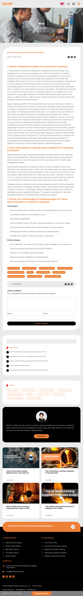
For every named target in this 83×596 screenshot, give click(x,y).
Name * (10, 313)
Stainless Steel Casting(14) (15, 272)
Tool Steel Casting (12, 553)
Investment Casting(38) (47, 268)
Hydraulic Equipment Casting (54, 556)
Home (38, 28)
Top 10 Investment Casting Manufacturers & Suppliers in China (28, 352)
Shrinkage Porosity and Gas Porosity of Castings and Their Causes (29, 370)
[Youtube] (75, 57)
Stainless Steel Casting (14, 543)
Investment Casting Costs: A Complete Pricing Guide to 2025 (28, 356)
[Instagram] (7, 576)
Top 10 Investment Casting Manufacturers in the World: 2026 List (29, 361)
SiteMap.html (20, 589)
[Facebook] (69, 57)
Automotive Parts (50, 543)
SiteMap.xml (31, 589)
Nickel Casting (11, 556)
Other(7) (30, 272)
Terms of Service (8, 589)
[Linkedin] (72, 57)
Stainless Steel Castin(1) (65, 268)
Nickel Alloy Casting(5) (34, 276)
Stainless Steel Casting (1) (53, 276)
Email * (46, 313)
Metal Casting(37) (13, 268)
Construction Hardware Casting (55, 546)
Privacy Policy (37, 586)
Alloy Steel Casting (12, 549)
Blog (45, 28)
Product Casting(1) (58, 272)
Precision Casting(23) (29, 268)
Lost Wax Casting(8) (43, 272)
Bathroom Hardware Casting (54, 549)
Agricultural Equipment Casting (55, 553)
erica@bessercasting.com (15, 571)
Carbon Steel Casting (13, 546)
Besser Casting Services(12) (16, 276)
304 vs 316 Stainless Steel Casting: (19, 365)
